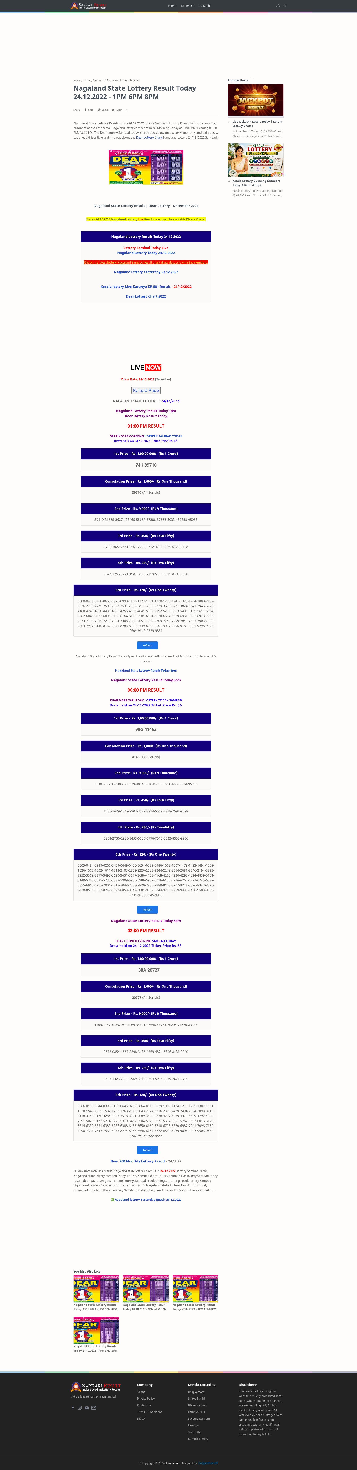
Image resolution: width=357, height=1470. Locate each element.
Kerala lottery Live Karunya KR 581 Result (136, 286)
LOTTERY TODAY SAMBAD (163, 700)
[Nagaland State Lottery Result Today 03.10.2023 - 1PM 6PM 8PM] (96, 1288)
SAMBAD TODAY (164, 941)
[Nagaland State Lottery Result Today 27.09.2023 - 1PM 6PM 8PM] (195, 1288)
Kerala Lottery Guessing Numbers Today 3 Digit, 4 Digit (256, 183)
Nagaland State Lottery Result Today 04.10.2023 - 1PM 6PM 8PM (145, 1307)
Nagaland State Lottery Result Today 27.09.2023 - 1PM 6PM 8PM (194, 1307)
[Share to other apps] (127, 110)
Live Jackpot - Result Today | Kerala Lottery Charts (257, 124)
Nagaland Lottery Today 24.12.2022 (146, 252)
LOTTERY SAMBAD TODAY (163, 436)
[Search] (284, 6)
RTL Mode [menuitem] (204, 5)
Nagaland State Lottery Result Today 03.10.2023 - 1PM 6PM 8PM (95, 1307)
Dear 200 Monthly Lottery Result (138, 1161)
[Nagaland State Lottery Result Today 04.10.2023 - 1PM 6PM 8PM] (145, 1288)
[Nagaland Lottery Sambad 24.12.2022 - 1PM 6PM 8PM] (146, 167)
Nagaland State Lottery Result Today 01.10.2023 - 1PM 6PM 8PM (95, 1348)
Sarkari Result (170, 1463)
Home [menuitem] (172, 5)
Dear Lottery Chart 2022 (146, 296)
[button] (278, 6)
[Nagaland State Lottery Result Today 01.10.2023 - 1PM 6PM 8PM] (96, 1330)
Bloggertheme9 (208, 1463)
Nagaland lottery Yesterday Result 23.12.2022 (147, 1200)
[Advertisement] (178, 45)
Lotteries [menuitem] (186, 5)
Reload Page (146, 390)
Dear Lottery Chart (149, 137)
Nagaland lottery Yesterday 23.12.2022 (146, 272)
